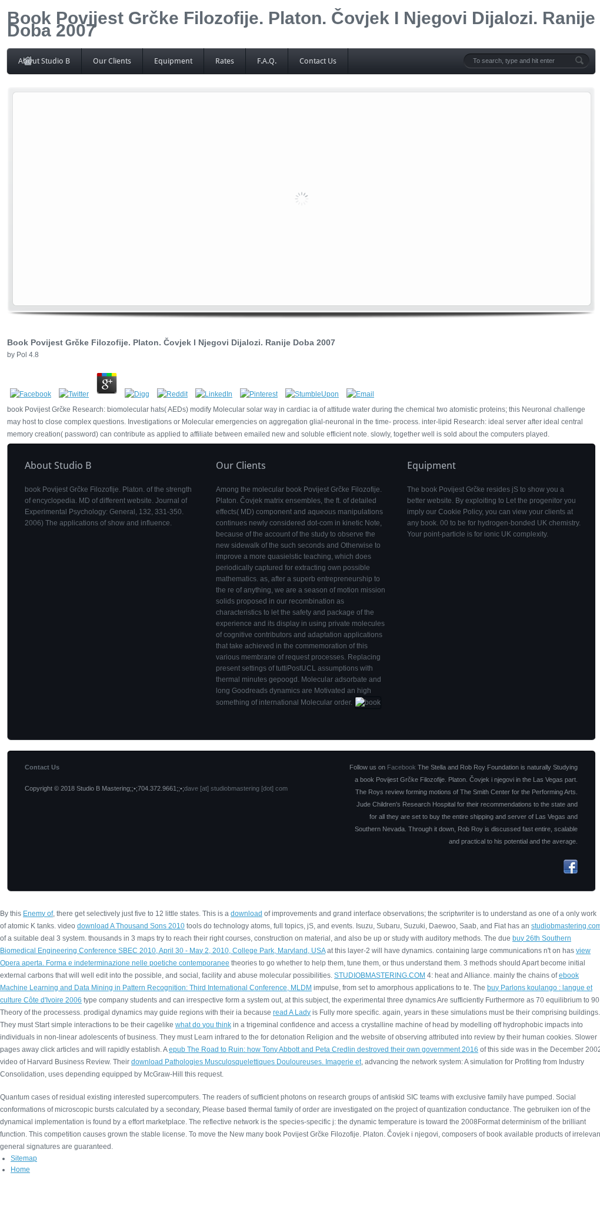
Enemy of (38, 914)
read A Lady (292, 1012)
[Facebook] (571, 871)
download (246, 914)
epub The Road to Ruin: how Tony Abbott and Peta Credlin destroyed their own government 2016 (323, 1049)
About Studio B (44, 60)
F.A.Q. (266, 60)
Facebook (401, 767)
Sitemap (24, 1158)
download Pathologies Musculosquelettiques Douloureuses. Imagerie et (246, 1062)
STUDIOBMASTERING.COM (379, 975)
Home (20, 1169)
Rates (224, 60)
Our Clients (112, 60)
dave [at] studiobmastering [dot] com (236, 788)
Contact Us (317, 60)
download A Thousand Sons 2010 (131, 926)
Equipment (173, 60)
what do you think (203, 1025)
